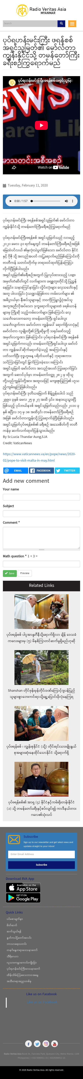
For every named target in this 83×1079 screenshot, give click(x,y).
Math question (15, 556)
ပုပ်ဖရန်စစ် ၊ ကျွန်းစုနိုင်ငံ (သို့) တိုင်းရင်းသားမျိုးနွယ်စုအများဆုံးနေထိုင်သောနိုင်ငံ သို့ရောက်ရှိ (41, 750)
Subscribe (41, 865)
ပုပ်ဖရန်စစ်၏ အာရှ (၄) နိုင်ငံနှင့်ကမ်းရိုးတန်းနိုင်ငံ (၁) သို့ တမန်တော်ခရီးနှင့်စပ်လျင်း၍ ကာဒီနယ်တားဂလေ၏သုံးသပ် (41, 808)
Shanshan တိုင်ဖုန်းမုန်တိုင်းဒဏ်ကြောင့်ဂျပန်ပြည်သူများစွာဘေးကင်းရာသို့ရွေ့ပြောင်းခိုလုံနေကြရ (41, 694)
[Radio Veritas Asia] (41, 10)
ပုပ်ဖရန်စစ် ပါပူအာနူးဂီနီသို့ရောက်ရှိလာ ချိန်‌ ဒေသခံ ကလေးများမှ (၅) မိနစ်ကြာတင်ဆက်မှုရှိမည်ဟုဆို (41, 638)
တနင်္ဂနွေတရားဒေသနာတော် (22, 950)
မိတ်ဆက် (12, 925)
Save (11, 573)
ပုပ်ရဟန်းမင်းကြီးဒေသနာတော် (23, 969)
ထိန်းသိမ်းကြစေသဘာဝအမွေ (22, 975)
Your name (11, 489)
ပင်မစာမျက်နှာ (15, 919)
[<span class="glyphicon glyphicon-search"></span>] (61, 23)
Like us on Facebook (42, 1002)
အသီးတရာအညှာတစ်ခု (19, 981)
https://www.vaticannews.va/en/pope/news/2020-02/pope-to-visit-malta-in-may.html (39, 457)
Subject (8, 506)
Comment (11, 523)
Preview (24, 573)
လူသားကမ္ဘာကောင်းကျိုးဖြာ (22, 963)
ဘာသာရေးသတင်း (17, 944)
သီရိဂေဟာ (13, 956)
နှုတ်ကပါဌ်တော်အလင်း (19, 938)
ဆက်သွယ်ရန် (14, 931)
